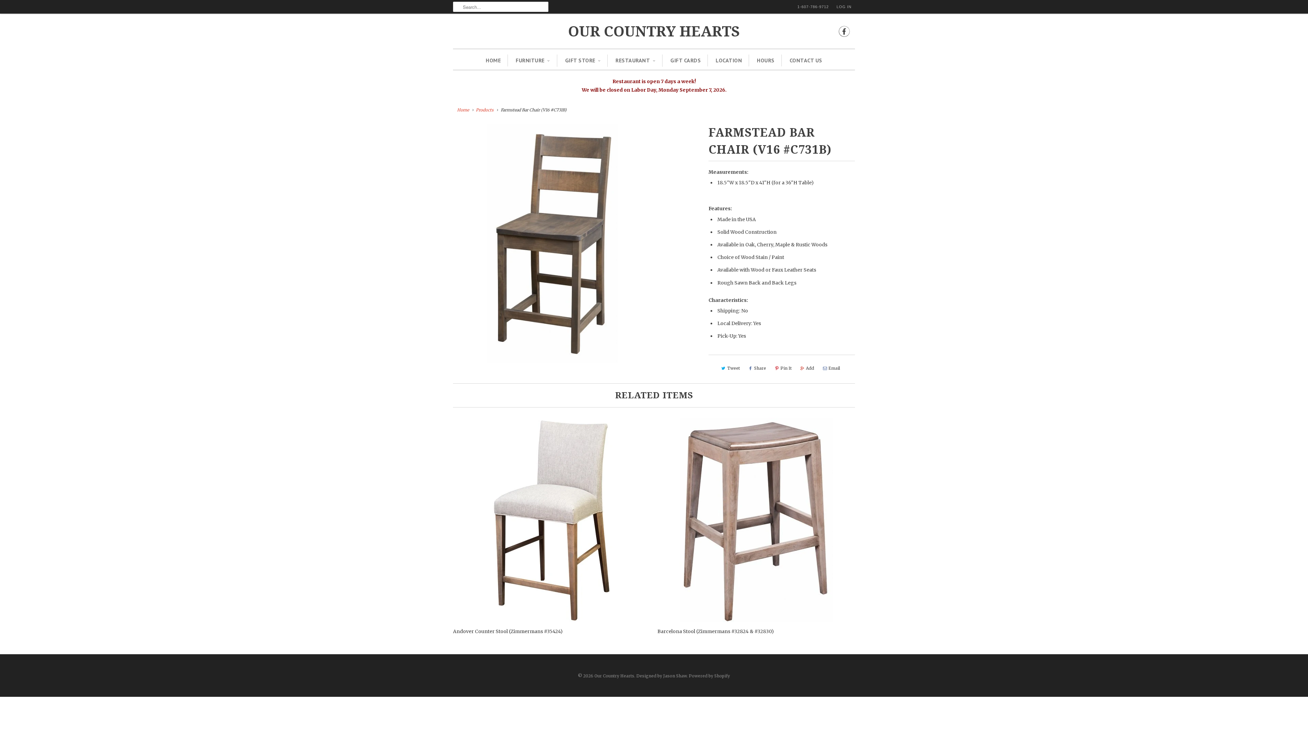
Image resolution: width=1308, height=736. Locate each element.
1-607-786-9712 (813, 7)
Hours (766, 60)
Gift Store (580, 60)
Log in (844, 7)
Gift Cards (685, 60)
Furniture (530, 60)
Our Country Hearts (654, 31)
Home (493, 60)
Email (834, 368)
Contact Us (806, 60)
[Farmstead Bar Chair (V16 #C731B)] (552, 243)
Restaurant (633, 60)
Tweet (733, 368)
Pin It (786, 368)
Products (485, 109)
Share (760, 368)
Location (729, 60)
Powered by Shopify (709, 675)
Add (810, 368)
